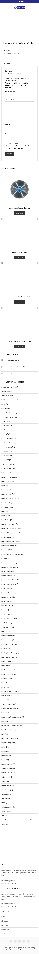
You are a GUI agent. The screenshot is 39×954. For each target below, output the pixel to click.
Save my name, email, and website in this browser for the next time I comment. (19, 145)
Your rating (10, 92)
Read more (19, 213)
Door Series (26, 54)
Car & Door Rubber (16, 54)
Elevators (32, 54)
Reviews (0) (8, 63)
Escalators (5, 930)
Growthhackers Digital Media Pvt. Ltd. (19, 950)
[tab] (8, 63)
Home (3, 917)
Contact (4, 934)
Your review (10, 99)
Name (8, 124)
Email (8, 134)
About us (4, 921)
